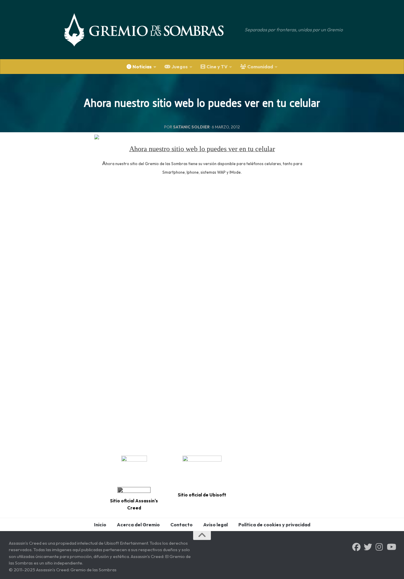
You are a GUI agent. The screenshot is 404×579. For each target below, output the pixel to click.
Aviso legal (215, 525)
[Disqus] (202, 365)
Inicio (100, 525)
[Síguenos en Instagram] (379, 547)
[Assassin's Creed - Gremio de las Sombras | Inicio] (150, 29)
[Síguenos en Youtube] (391, 547)
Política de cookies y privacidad (274, 525)
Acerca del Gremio (138, 525)
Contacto (181, 525)
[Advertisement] (202, 237)
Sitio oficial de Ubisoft (202, 495)
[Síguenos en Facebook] (356, 547)
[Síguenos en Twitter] (368, 547)
